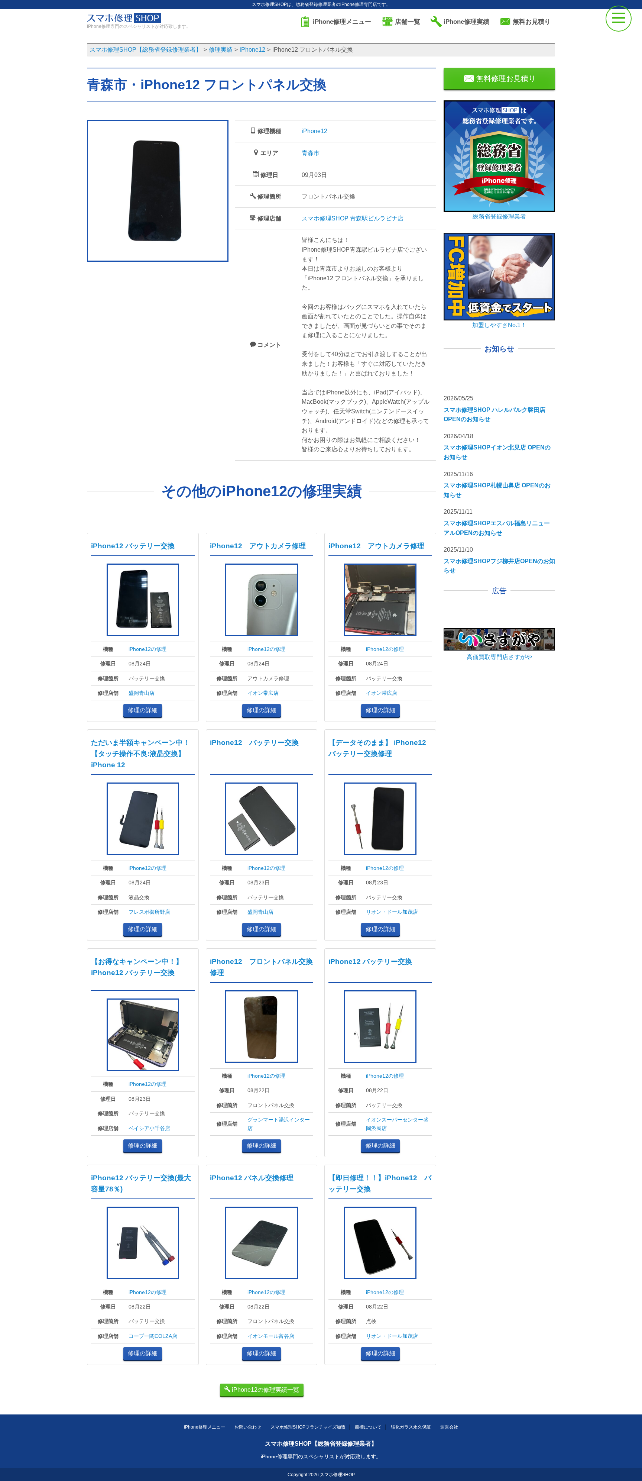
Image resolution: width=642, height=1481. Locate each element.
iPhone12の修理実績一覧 (264, 1390)
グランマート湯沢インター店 (278, 1124)
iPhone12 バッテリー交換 (133, 546)
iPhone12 (314, 131)
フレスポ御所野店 (149, 912)
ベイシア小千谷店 (149, 1128)
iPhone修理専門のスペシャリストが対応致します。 (321, 1456)
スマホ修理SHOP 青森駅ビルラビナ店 (352, 218)
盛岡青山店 (142, 693)
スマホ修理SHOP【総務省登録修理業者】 (321, 1443)
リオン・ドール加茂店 (392, 912)
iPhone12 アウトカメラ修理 (258, 546)
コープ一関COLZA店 (153, 1336)
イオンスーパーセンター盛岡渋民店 (397, 1124)
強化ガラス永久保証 (411, 1427)
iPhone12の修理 (147, 649)
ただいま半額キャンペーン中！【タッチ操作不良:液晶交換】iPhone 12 (140, 754)
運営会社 (449, 1427)
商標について (368, 1427)
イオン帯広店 (263, 693)
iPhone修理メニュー (204, 1427)
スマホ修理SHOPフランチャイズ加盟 (308, 1427)
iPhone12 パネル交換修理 (252, 1178)
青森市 (311, 153)
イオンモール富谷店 (270, 1336)
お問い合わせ (247, 1427)
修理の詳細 (143, 710)
